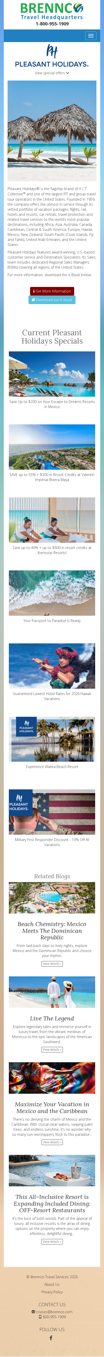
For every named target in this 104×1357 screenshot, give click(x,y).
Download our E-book (53, 299)
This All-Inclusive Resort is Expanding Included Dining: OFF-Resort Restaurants (52, 1203)
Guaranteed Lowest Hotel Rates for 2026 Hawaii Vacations (52, 696)
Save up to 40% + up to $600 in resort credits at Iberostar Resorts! (52, 550)
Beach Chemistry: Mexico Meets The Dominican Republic (52, 930)
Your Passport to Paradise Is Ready (52, 620)
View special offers (50, 72)
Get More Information (53, 291)
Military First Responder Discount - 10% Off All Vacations (52, 842)
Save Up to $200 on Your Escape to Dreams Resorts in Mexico (52, 404)
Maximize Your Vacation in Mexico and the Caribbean (52, 1107)
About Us (52, 1284)
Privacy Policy (52, 1292)
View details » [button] (52, 964)
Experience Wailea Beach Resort (52, 766)
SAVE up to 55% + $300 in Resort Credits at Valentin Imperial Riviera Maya (52, 477)
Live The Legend (52, 1018)
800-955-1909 (54, 1316)
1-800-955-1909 (52, 24)
